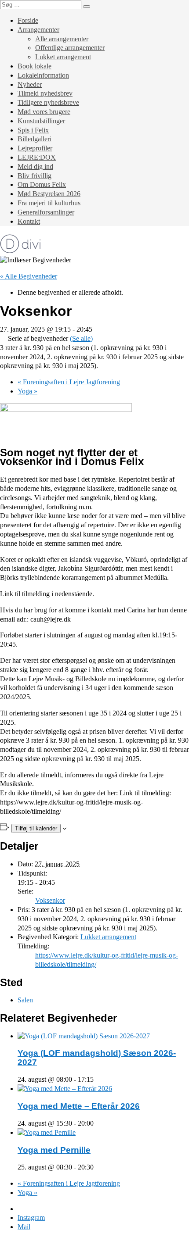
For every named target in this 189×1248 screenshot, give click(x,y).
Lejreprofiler (35, 148)
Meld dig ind (35, 166)
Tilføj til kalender (36, 828)
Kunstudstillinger (41, 121)
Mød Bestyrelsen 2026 (49, 193)
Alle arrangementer (61, 39)
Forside (28, 20)
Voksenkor (50, 900)
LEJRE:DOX (37, 157)
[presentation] (84, 1036)
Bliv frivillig (34, 175)
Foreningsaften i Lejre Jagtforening (69, 382)
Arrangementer (38, 29)
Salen (25, 1000)
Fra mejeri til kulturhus (49, 203)
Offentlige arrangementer (70, 47)
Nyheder (30, 84)
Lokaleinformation (43, 75)
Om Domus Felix (42, 184)
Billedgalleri (34, 139)
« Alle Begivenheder (28, 276)
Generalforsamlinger (46, 212)
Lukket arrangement (63, 57)
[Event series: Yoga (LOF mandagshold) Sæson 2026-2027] (98, 1079)
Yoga (27, 391)
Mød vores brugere (44, 111)
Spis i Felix (33, 130)
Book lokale (34, 66)
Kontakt (29, 221)
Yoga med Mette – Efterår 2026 (79, 1106)
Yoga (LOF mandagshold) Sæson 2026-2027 (97, 1057)
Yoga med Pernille (54, 1150)
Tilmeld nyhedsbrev (45, 93)
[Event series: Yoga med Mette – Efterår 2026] (98, 1123)
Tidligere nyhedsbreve (48, 102)
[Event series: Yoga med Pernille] (98, 1167)
